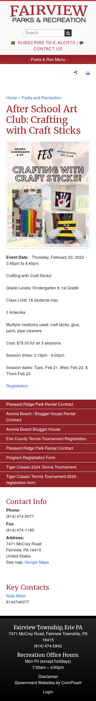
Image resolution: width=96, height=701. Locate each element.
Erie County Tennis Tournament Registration (46, 438)
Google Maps (37, 562)
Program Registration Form (30, 457)
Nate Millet (16, 596)
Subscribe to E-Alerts (46, 42)
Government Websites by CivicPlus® (48, 682)
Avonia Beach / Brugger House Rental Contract (41, 417)
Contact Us (48, 49)
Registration (17, 386)
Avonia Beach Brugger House (33, 429)
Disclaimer (48, 676)
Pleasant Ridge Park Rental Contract (39, 404)
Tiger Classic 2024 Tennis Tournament (41, 467)
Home (11, 98)
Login (48, 692)
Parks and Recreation (41, 98)
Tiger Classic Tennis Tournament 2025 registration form (41, 479)
